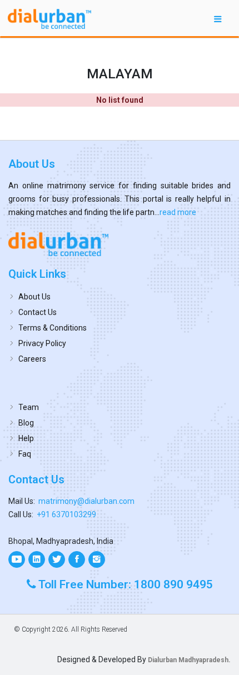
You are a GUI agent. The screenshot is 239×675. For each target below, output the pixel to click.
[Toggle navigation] (218, 19)
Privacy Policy (42, 343)
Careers (32, 358)
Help (26, 438)
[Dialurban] (49, 19)
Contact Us (37, 312)
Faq (24, 453)
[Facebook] (76, 559)
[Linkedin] (36, 559)
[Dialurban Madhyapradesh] (119, 244)
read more (178, 212)
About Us (34, 296)
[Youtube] (16, 559)
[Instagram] (96, 559)
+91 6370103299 (66, 514)
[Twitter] (56, 559)
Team (28, 407)
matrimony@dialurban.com (86, 501)
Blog (26, 422)
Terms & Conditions (52, 327)
